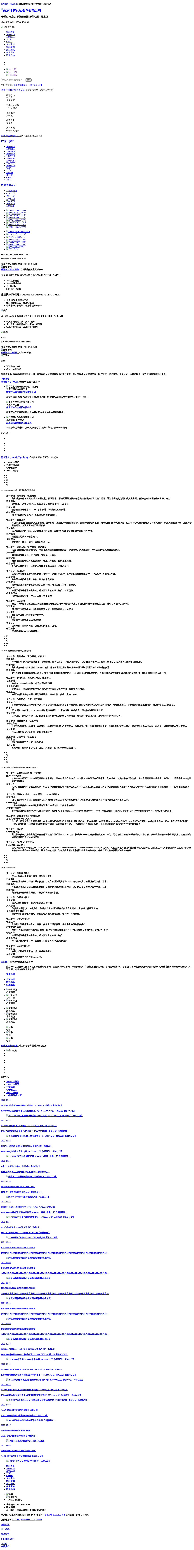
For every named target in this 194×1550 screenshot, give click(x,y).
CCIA (8, 168)
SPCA (9, 170)
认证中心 (10, 44)
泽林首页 (10, 32)
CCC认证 (10, 193)
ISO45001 (10, 199)
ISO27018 (10, 158)
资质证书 (10, 985)
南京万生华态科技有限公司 (19, 407)
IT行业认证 (7, 141)
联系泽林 (10, 55)
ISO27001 (10, 34)
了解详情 (5, 379)
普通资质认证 (8, 185)
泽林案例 (10, 47)
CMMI (9, 42)
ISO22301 (10, 154)
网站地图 (13, 4)
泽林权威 (9, 1045)
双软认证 (10, 196)
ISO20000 (10, 37)
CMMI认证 (11, 1090)
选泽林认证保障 (10, 269)
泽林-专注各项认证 (13, 90)
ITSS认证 (10, 1087)
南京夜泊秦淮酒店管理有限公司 (21, 392)
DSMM (9, 172)
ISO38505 (10, 146)
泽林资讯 (10, 50)
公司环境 (10, 979)
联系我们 (4, 4)
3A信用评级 (11, 191)
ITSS (8, 39)
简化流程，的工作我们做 (15, 457)
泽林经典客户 (9, 382)
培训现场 (10, 982)
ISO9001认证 (12, 1092)
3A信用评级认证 (14, 1095)
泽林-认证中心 (10, 136)
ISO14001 (10, 201)
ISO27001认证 (12, 1081)
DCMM (9, 175)
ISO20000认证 (12, 1084)
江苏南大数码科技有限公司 (19, 423)
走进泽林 (5, 962)
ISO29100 (10, 149)
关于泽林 (10, 52)
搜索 (28, 80)
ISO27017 (10, 161)
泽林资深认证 (9, 352)
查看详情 (10, 974)
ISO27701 (10, 156)
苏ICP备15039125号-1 (55, 1515)
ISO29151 (10, 151)
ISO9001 (10, 206)
